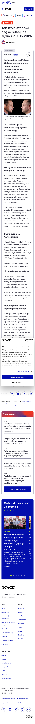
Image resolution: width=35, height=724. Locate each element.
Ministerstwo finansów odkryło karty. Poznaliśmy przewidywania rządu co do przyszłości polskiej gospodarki (17, 427)
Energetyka (5, 667)
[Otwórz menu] (2, 9)
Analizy (28, 15)
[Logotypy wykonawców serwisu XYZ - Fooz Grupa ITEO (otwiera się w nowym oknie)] (30, 717)
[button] (10, 575)
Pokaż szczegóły (23, 371)
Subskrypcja (5, 612)
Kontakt (4, 636)
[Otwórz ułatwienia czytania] (3, 3)
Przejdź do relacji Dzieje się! (17, 489)
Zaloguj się (28, 9)
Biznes (19, 15)
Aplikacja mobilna (7, 640)
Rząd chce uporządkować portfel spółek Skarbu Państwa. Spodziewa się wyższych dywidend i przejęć (17, 479)
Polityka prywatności (8, 698)
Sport (20, 631)
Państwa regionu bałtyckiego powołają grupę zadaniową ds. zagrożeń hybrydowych (16, 453)
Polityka (7, 531)
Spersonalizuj (16, 382)
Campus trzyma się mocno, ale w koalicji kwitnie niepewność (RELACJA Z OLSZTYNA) (17, 441)
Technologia (22, 619)
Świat (20, 627)
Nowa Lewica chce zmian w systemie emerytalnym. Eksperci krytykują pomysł (14, 540)
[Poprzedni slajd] (6, 512)
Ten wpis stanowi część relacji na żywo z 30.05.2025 (16, 32)
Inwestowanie (6, 663)
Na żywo (16, 401)
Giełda (3, 655)
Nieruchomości (6, 678)
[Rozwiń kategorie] (31, 15)
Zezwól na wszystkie (17, 377)
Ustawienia (16, 703)
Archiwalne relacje (7, 633)
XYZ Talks (4, 644)
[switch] (8, 2)
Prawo (3, 659)
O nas (3, 608)
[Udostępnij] (29, 54)
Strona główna (5, 401)
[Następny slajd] (12, 512)
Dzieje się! (8, 15)
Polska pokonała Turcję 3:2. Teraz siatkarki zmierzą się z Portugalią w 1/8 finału (17, 465)
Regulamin (4, 703)
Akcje (3, 670)
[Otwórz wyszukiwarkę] (32, 3)
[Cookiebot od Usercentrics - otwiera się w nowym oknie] (25, 340)
